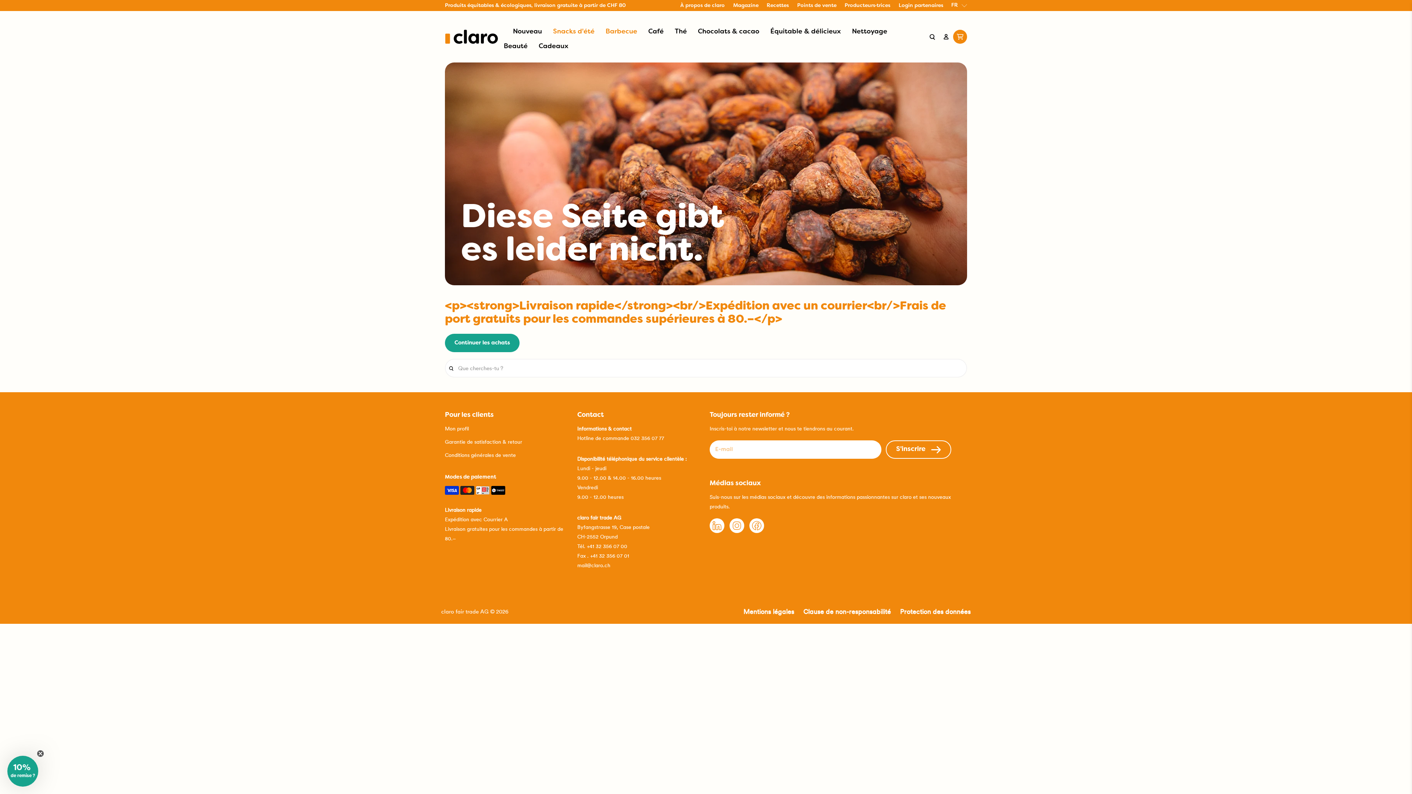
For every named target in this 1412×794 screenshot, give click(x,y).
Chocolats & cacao (728, 32)
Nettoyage (869, 32)
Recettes (778, 5)
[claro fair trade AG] (471, 37)
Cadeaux (553, 46)
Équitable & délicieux (805, 32)
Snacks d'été (574, 32)
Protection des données (935, 611)
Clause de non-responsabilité (847, 611)
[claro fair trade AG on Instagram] (737, 531)
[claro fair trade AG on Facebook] (756, 531)
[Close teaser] (40, 753)
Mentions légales (769, 611)
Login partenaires (921, 5)
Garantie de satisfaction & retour (483, 442)
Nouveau (527, 32)
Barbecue (621, 32)
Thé (681, 32)
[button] (22, 771)
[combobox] (706, 368)
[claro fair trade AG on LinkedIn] (717, 531)
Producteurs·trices (867, 5)
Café (656, 32)
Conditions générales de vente (480, 455)
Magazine (746, 5)
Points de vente (817, 5)
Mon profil (457, 429)
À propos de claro (702, 5)
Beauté (516, 46)
